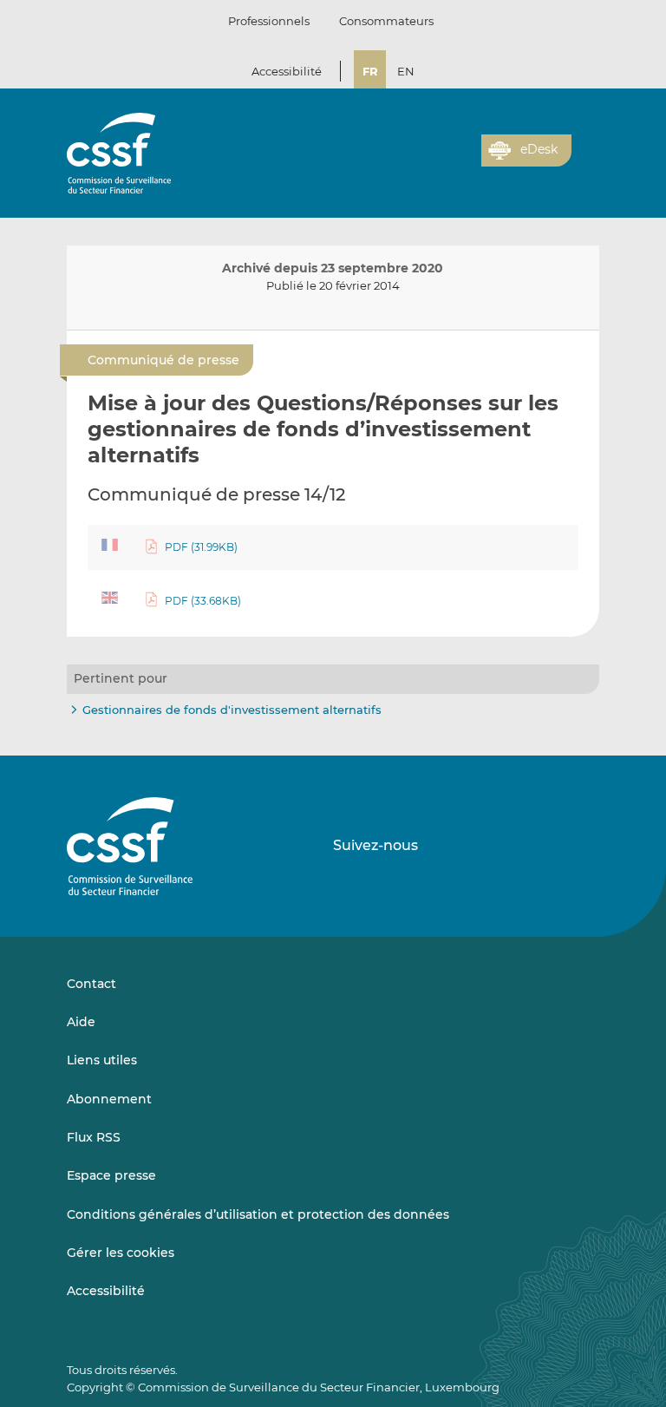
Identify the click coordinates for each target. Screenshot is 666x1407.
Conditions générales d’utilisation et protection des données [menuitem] (258, 1214)
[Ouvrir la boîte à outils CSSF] (462, 160)
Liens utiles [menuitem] (102, 1060)
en (406, 71)
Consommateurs (386, 21)
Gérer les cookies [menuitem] (120, 1252)
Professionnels (269, 21)
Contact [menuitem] (91, 983)
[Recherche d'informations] (441, 160)
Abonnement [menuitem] (109, 1099)
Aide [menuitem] (81, 1022)
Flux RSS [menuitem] (94, 1137)
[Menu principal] (585, 146)
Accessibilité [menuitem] (106, 1291)
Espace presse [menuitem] (111, 1175)
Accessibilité (286, 71)
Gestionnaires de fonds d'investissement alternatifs (232, 710)
